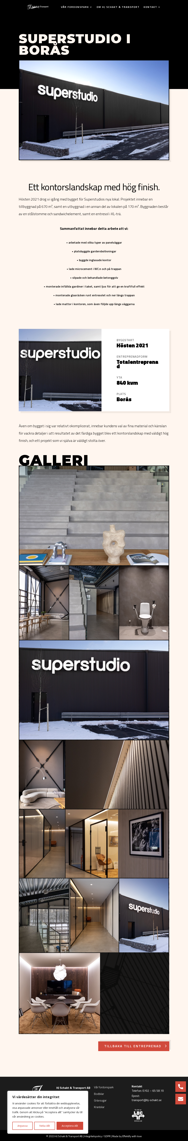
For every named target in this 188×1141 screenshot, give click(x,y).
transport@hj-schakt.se (147, 1100)
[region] (47, 1112)
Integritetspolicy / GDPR (97, 1136)
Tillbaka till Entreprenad (132, 1046)
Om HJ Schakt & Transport (118, 7)
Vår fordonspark (75, 7)
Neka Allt (44, 1125)
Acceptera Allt (70, 1125)
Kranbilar (99, 1107)
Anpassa (22, 1125)
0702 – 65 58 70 (153, 1091)
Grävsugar (100, 1100)
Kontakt (150, 7)
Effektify (126, 1136)
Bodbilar (99, 1094)
